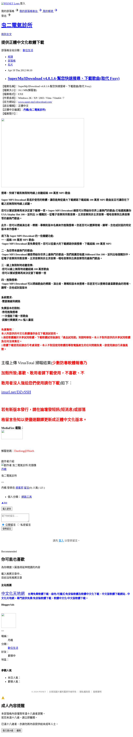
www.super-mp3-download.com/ (35, 102)
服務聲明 (97, 691)
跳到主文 (6, 34)
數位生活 (28, 50)
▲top (4, 502)
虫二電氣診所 (16, 25)
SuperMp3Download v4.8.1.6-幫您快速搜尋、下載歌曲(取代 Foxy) (64, 78)
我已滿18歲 (8, 730)
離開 (19, 730)
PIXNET (42, 691)
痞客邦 (19, 487)
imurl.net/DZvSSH (16, 392)
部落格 (12, 60)
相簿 (10, 56)
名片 (10, 64)
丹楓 (3, 469)
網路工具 (26, 496)
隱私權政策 (84, 691)
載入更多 (7, 509)
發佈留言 (7, 528)
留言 (26, 487)
